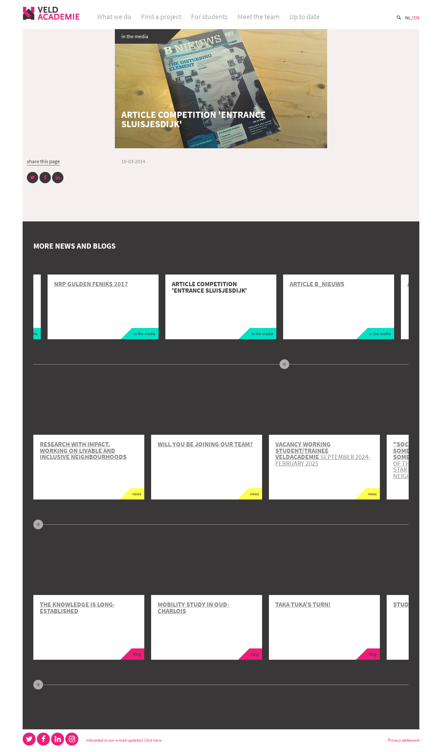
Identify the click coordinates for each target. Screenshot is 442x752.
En (416, 17)
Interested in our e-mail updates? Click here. (124, 740)
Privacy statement (403, 740)
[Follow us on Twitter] (29, 739)
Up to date (304, 16)
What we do (114, 16)
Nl (408, 17)
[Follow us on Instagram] (71, 739)
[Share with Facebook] (45, 177)
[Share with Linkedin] (57, 177)
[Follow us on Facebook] (43, 739)
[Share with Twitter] (32, 177)
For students (209, 16)
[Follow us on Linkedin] (57, 739)
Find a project (161, 16)
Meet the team (259, 16)
